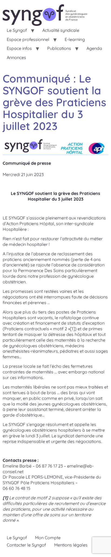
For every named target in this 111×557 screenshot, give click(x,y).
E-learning (75, 39)
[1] (72, 328)
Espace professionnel (28, 39)
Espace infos (19, 48)
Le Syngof (17, 30)
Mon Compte (48, 537)
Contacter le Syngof (26, 545)
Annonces (16, 57)
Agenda (94, 48)
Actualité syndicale (60, 30)
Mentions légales (71, 545)
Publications (59, 48)
